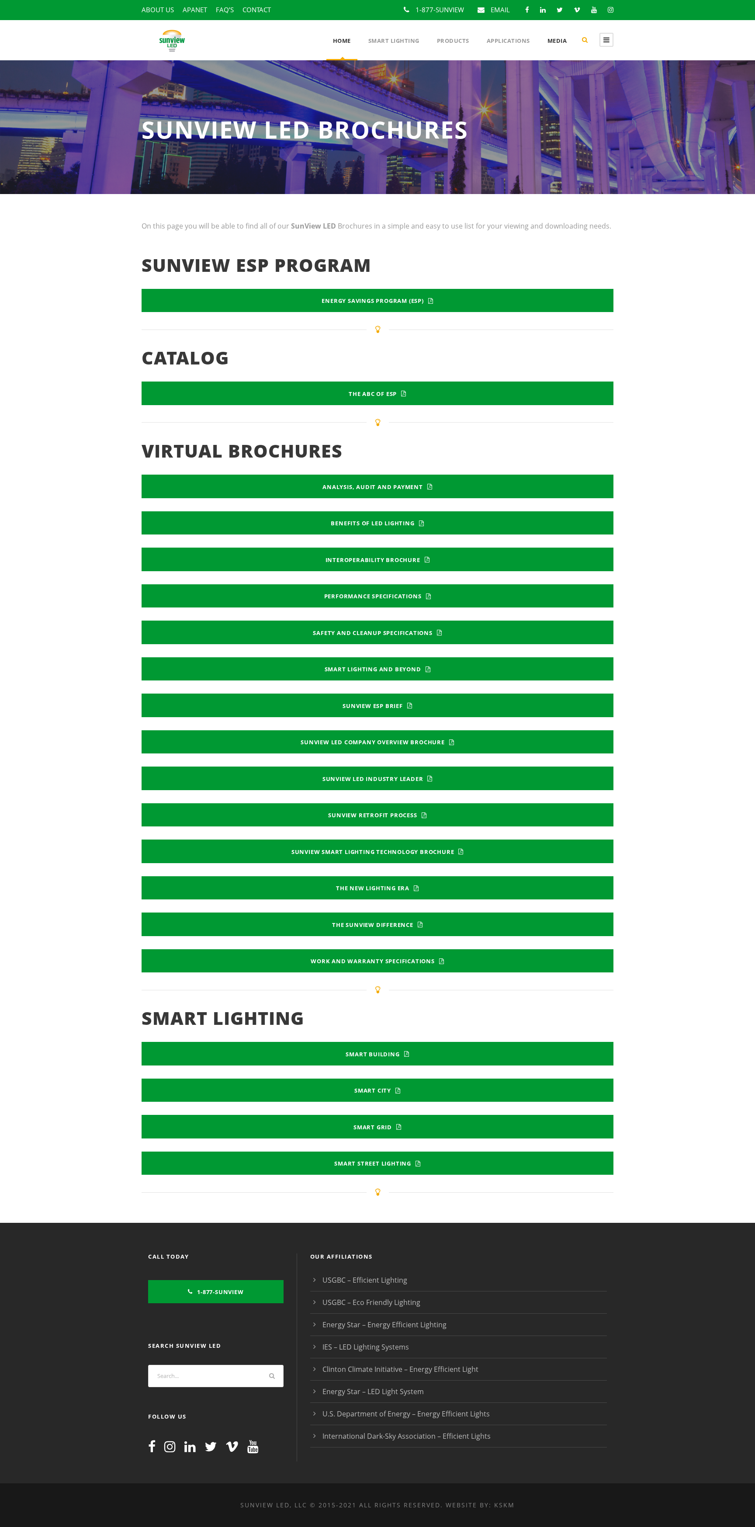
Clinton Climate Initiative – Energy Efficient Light (400, 1369)
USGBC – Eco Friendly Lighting (371, 1302)
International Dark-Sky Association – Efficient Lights (406, 1436)
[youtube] (594, 9)
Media (557, 41)
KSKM (504, 1505)
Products (453, 41)
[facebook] (527, 9)
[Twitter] (210, 1446)
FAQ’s (225, 9)
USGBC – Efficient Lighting (364, 1280)
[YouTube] (253, 1446)
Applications (508, 41)
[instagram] (610, 9)
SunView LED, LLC (273, 1505)
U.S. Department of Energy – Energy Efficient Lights (406, 1414)
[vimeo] (577, 9)
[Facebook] (152, 1446)
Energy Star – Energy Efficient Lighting (384, 1324)
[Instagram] (170, 1446)
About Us (158, 9)
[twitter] (560, 9)
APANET (195, 9)
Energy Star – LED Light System (373, 1391)
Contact (256, 9)
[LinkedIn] (190, 1446)
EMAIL (500, 9)
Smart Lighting (393, 41)
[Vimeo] (232, 1446)
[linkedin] (543, 9)
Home (342, 41)
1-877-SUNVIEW (440, 9)
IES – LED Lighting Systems (365, 1347)
